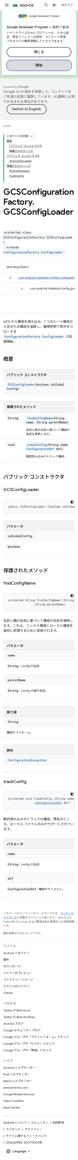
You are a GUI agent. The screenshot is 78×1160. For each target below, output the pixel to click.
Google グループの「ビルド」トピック (28, 1043)
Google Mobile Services (18, 1094)
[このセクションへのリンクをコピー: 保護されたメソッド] (52, 570)
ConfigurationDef (40, 449)
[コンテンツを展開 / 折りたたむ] (31, 136)
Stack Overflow (13, 1101)
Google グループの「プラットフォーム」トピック (36, 1037)
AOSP (6, 126)
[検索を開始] (46, 4)
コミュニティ (39, 1122)
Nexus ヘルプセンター (17, 1081)
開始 (39, 65)
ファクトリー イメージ (18, 980)
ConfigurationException (27, 760)
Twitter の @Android (16, 1010)
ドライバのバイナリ (16, 986)
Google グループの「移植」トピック (27, 1050)
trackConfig (36, 445)
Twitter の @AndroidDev (19, 1017)
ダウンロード (12, 966)
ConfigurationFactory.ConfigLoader (33, 252)
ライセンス (13, 1129)
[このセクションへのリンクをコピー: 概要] (17, 359)
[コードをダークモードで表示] (71, 502)
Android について (15, 1122)
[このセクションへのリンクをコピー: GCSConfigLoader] (43, 490)
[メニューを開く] (6, 5)
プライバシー (33, 1129)
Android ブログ (13, 1024)
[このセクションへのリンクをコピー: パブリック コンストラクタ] (68, 477)
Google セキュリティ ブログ (22, 1030)
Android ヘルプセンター (19, 1068)
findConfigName (39, 418)
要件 (6, 960)
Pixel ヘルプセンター (16, 1074)
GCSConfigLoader (21, 384)
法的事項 (58, 1122)
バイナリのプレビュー (17, 973)
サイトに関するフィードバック (26, 1136)
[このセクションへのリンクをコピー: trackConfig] (30, 782)
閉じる (39, 52)
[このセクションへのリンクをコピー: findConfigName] (40, 583)
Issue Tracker (11, 1107)
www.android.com (15, 1087)
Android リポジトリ (16, 953)
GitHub (8, 993)
